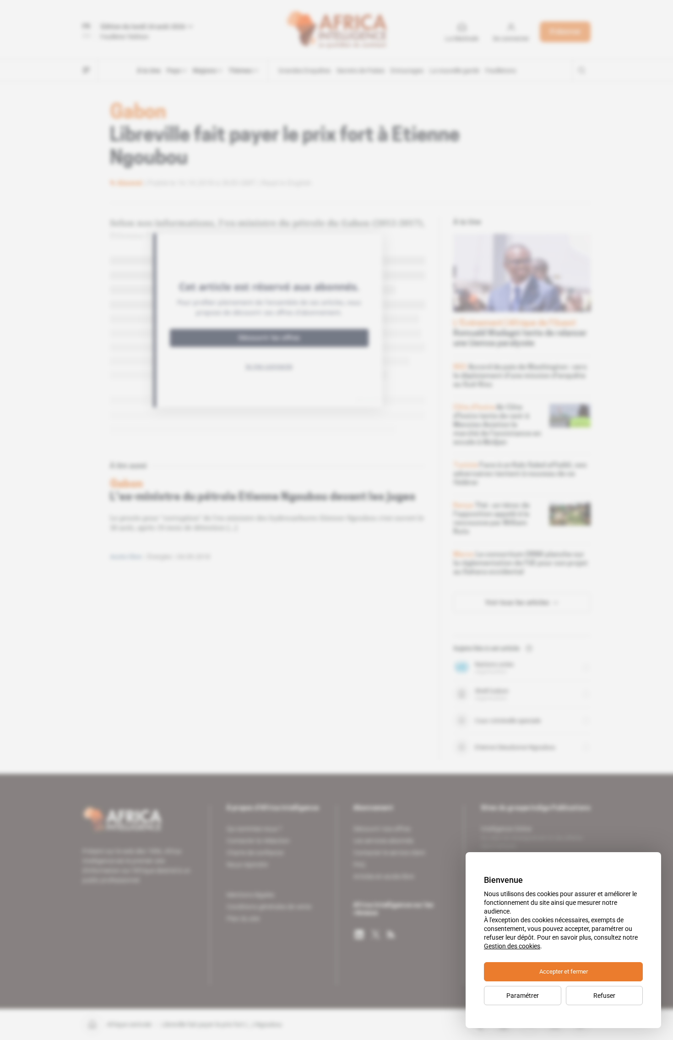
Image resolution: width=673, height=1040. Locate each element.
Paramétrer (522, 995)
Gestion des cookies (512, 946)
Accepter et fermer (563, 971)
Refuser (604, 995)
